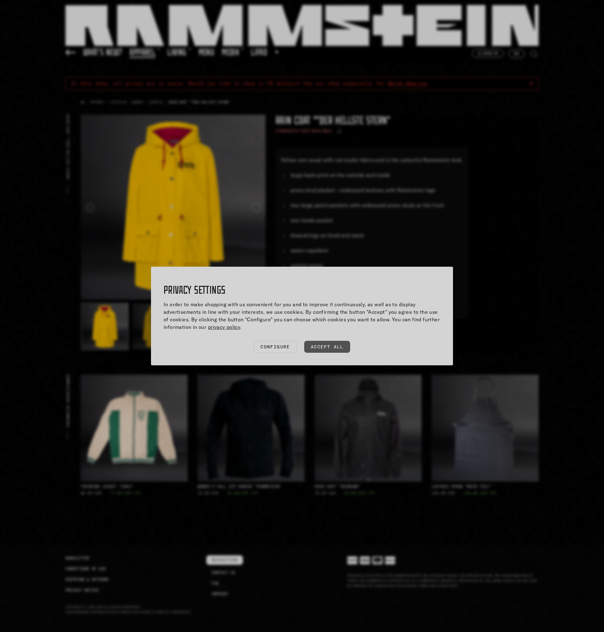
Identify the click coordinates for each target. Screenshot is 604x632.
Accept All (327, 347)
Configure (275, 347)
